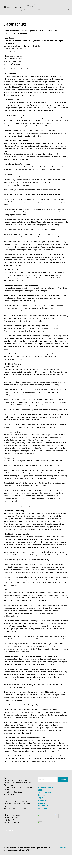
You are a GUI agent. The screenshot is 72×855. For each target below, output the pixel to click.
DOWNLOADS (42, 801)
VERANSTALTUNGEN (45, 787)
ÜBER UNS (41, 795)
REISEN (40, 790)
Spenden (9, 830)
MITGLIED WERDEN (45, 793)
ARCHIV (40, 798)
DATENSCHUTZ (43, 806)
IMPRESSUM (42, 808)
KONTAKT (41, 803)
